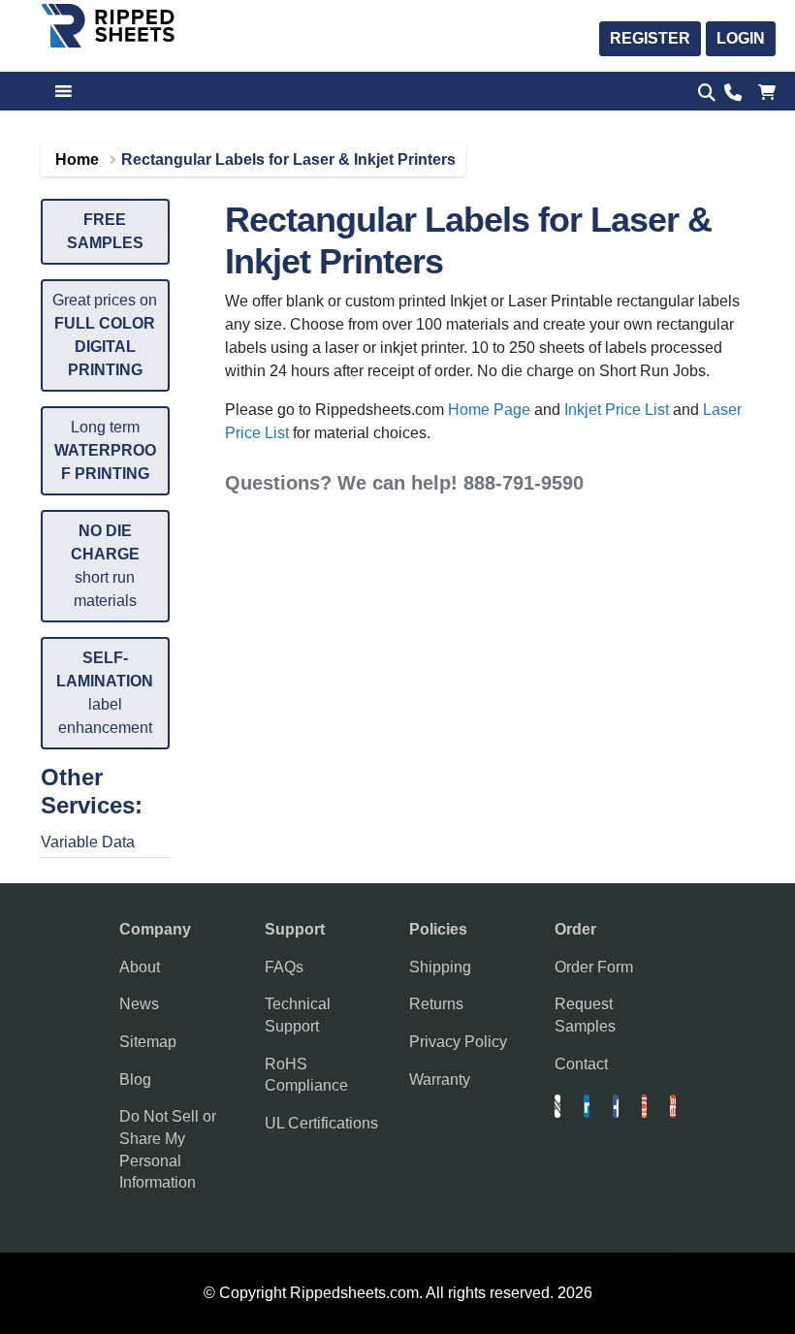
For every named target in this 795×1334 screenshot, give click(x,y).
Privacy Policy (458, 1041)
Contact (581, 1064)
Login (740, 38)
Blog (135, 1079)
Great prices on (104, 335)
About (139, 967)
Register (650, 38)
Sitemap (147, 1041)
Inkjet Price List (616, 409)
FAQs (284, 967)
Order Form (594, 967)
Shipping (440, 967)
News (139, 1004)
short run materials (105, 566)
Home (77, 159)
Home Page (489, 409)
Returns (436, 1004)
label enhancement (104, 693)
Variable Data (88, 842)
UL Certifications (321, 1123)
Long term (105, 450)
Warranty (439, 1079)
